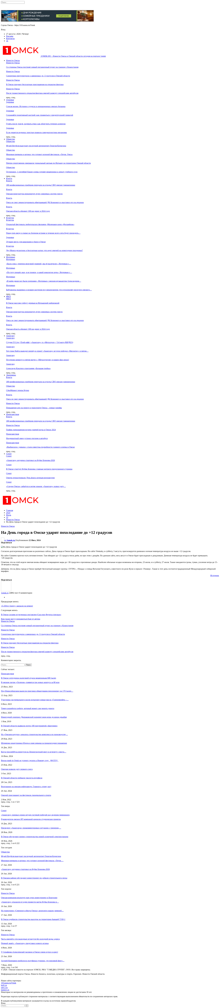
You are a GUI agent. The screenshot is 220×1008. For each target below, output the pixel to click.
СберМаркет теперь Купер (17, 390)
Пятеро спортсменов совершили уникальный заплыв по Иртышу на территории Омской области (48, 163)
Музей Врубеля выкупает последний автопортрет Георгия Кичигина (36, 146)
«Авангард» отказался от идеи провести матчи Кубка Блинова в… (30, 902)
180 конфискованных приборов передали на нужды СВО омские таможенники (40, 185)
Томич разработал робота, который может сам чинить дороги (27, 708)
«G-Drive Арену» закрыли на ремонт (17, 606)
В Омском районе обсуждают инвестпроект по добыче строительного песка (34, 878)
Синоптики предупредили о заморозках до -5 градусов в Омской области (38, 76)
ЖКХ (8, 296)
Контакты (10, 38)
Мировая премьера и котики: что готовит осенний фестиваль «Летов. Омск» (39, 154)
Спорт (9, 454)
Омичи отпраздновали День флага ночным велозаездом (30, 478)
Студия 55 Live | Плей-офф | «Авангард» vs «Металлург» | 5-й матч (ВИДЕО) (39, 342)
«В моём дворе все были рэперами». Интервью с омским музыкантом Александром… (43, 281)
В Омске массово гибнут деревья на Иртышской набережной (32, 303)
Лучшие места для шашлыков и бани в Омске (26, 242)
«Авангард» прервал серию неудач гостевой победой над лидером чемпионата (35, 815)
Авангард (10, 336)
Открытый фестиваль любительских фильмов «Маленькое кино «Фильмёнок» (40, 224)
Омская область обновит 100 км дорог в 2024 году (28, 211)
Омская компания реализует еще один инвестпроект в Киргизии (29, 898)
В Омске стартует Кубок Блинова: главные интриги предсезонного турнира (39, 469)
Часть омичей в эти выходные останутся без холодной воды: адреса (30, 939)
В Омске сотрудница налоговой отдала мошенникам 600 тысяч (28, 678)
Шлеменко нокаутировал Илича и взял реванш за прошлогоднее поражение (34, 743)
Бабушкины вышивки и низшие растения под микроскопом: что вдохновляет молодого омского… (49, 290)
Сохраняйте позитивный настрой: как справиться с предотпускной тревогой (39, 115)
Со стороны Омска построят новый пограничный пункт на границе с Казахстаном (42, 67)
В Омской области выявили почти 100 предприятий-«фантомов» (29, 726)
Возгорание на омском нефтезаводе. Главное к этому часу (26, 786)
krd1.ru (4, 985)
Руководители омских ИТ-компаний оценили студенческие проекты (31, 819)
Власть (9, 178)
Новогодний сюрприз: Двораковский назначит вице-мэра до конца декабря (34, 717)
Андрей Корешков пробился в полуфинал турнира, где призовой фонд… (32, 961)
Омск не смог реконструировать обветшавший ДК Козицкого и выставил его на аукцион (45, 202)
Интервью (10, 257)
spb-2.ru (4, 987)
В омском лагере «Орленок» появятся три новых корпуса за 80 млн (30, 682)
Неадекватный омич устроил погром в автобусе (27, 438)
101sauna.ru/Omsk (8, 983)
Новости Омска (13, 60)
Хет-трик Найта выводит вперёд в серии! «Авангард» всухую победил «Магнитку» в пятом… (47, 351)
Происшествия (12, 414)
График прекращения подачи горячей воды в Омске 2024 (31, 430)
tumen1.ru (5, 990)
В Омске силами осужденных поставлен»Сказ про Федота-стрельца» (31, 614)
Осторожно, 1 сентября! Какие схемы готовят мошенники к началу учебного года (41, 172)
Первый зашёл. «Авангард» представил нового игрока (25, 943)
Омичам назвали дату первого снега (17, 769)
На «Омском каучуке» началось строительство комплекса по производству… (34, 734)
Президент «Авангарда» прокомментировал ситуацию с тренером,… (31, 828)
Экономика (11, 375)
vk (7, 41)
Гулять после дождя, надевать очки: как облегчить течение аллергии (36, 124)
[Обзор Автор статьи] (6, 590)
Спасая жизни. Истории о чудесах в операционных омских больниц (35, 106)
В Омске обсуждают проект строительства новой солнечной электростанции (34, 837)
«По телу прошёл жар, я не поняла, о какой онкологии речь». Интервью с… (39, 272)
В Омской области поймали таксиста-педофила (21, 778)
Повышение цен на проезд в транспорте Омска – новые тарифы (34, 408)
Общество (10, 139)
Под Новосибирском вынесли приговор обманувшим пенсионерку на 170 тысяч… (37, 691)
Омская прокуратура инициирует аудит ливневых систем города (34, 194)
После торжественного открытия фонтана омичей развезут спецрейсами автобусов (42, 93)
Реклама (9, 36)
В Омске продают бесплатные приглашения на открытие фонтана (35, 84)
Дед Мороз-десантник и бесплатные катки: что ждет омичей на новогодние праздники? (44, 250)
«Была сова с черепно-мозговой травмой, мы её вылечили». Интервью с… (38, 264)
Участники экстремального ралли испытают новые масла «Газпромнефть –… (35, 700)
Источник (214, 575)
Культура (10, 218)
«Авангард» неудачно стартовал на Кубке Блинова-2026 (30, 460)
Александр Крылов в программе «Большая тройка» (28, 368)
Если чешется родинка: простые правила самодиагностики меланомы (36, 132)
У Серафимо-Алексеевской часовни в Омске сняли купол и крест (29, 952)
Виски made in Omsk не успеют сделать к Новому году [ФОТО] (29, 760)
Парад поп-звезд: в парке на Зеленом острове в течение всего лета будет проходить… (43, 233)
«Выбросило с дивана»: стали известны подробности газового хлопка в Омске (40, 447)
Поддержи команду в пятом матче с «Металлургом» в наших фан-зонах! (37, 360)
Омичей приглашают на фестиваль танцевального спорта (26, 795)
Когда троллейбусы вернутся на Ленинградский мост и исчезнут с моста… (33, 752)
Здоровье (10, 100)
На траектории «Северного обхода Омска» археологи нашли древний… (32, 911)
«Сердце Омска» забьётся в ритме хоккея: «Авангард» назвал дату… (36, 486)
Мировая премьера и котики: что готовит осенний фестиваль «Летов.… (32, 861)
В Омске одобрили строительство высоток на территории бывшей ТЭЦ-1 (33, 919)
